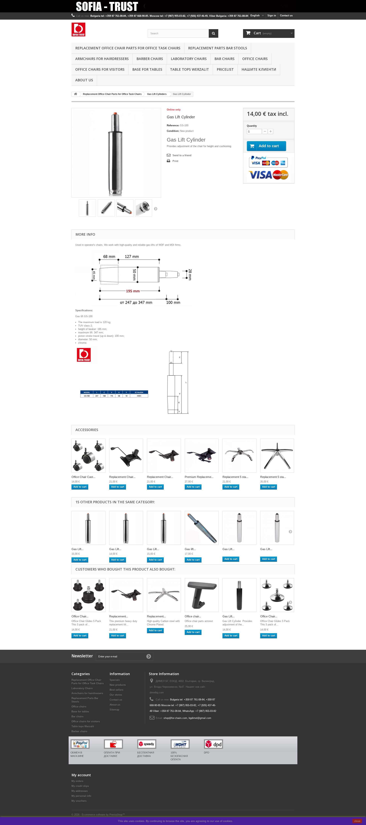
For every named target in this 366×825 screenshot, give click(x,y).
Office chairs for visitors (99, 69)
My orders (77, 781)
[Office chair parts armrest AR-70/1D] (202, 595)
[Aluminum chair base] (277, 456)
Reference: (173, 125)
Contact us (286, 15)
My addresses (79, 791)
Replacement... (118, 616)
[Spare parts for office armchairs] (183, 6)
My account (81, 775)
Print (175, 161)
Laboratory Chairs (189, 58)
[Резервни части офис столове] (106, 29)
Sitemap (114, 709)
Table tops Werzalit (189, 69)
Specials (115, 680)
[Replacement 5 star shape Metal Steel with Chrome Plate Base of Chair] (239, 456)
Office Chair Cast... (83, 477)
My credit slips (80, 786)
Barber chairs (149, 58)
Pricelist (225, 69)
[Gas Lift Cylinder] (88, 528)
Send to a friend (182, 155)
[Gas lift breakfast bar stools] (202, 528)
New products (118, 684)
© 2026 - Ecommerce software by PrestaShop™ (98, 814)
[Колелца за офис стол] (87, 208)
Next (155, 208)
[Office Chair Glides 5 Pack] (88, 595)
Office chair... (193, 616)
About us (84, 80)
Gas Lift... (77, 549)
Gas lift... (190, 549)
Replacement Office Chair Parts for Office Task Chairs (127, 48)
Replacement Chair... (122, 477)
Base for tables (147, 69)
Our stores (116, 694)
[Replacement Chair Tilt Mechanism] (126, 456)
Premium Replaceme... (199, 477)
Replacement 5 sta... (235, 477)
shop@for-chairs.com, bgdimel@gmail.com (187, 718)
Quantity (252, 125)
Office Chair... (79, 616)
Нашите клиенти (259, 69)
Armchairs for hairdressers (102, 58)
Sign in (271, 15)
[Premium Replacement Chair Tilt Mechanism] (202, 456)
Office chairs (255, 58)
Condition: (173, 131)
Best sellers (116, 689)
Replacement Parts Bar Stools (217, 48)
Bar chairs (224, 58)
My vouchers (79, 800)
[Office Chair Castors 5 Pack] (88, 456)
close (357, 821)
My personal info (81, 796)
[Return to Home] (75, 94)
